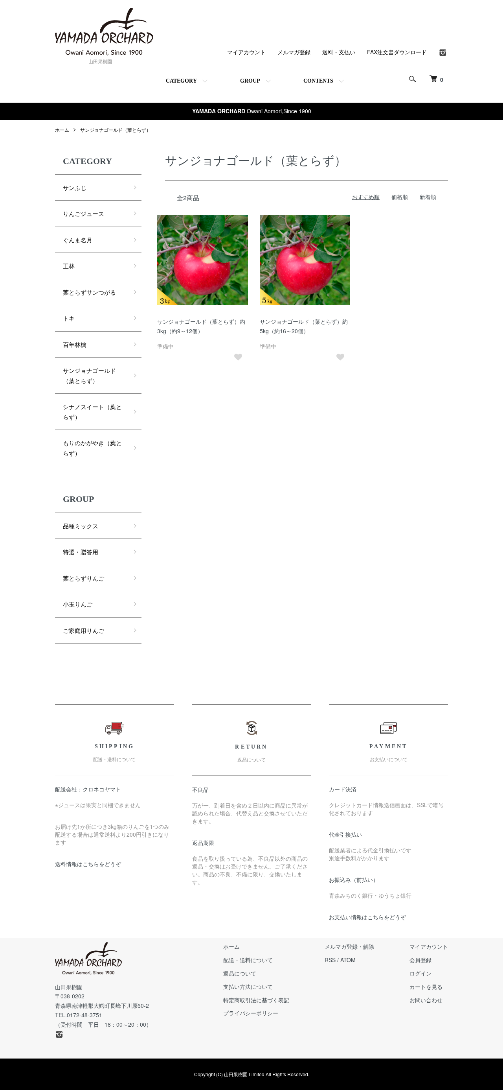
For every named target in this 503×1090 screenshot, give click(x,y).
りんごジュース (83, 213)
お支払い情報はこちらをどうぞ (367, 917)
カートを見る (425, 986)
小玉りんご (77, 604)
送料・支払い (338, 52)
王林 (69, 266)
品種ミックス (80, 526)
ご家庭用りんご (83, 630)
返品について (239, 973)
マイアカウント (246, 52)
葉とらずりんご (83, 578)
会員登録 (420, 960)
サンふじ (74, 187)
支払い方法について (248, 986)
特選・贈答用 (80, 552)
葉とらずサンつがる (89, 292)
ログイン (420, 973)
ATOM (348, 960)
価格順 (399, 197)
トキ (69, 318)
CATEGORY (181, 81)
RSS (330, 960)
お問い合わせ (425, 1000)
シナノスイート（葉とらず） (92, 411)
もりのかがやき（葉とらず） (92, 448)
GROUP (250, 81)
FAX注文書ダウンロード (397, 52)
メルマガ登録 (293, 52)
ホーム (62, 129)
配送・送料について (248, 960)
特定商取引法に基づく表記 (256, 1000)
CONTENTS (318, 81)
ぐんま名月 (77, 240)
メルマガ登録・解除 (349, 946)
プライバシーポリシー (250, 1013)
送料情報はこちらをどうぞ (88, 864)
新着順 (428, 197)
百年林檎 (74, 344)
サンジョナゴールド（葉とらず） (115, 129)
